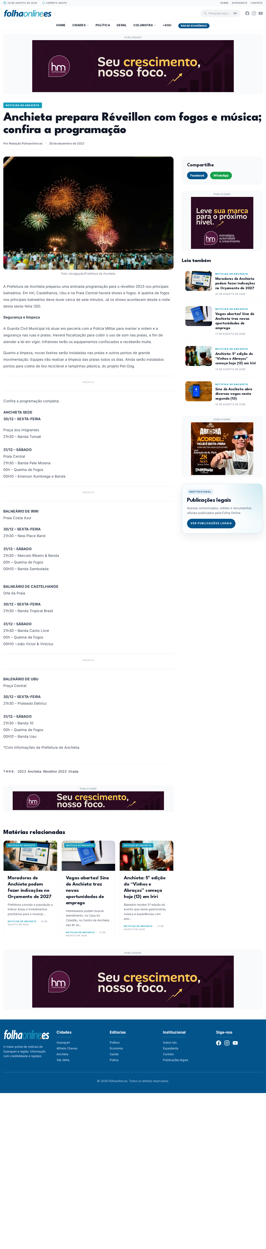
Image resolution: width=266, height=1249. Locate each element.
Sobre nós (170, 1042)
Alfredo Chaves (67, 1048)
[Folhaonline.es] (27, 13)
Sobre (224, 2)
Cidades (79, 25)
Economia (116, 1048)
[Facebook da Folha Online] (247, 13)
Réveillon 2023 (54, 771)
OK (235, 13)
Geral (122, 25)
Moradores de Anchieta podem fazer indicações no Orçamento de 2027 (235, 283)
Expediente (240, 2)
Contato (257, 2)
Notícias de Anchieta (22, 105)
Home (60, 25)
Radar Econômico (194, 25)
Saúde (114, 1054)
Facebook (197, 175)
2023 (22, 771)
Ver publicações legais (211, 523)
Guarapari (63, 1042)
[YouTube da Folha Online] (261, 13)
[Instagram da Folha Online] (254, 13)
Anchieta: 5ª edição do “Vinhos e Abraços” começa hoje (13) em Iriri (235, 358)
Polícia (114, 1060)
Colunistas (143, 25)
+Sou (167, 25)
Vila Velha (63, 1060)
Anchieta (34, 771)
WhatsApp (221, 175)
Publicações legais (175, 1060)
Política (103, 25)
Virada (73, 771)
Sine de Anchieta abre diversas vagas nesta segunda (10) (233, 394)
